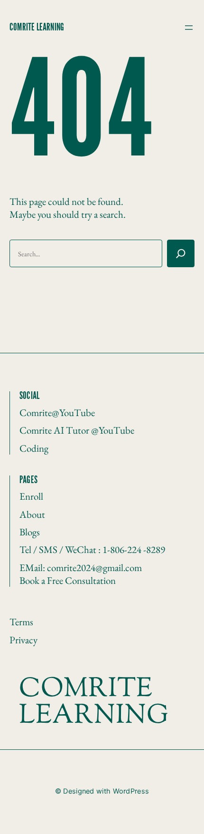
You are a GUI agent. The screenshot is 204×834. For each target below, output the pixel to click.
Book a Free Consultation (67, 580)
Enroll (31, 496)
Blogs (29, 531)
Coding (33, 448)
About (32, 514)
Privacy (23, 639)
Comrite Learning (36, 27)
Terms (21, 621)
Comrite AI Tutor (55, 430)
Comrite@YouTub (55, 412)
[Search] (181, 253)
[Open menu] (189, 27)
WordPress (131, 791)
